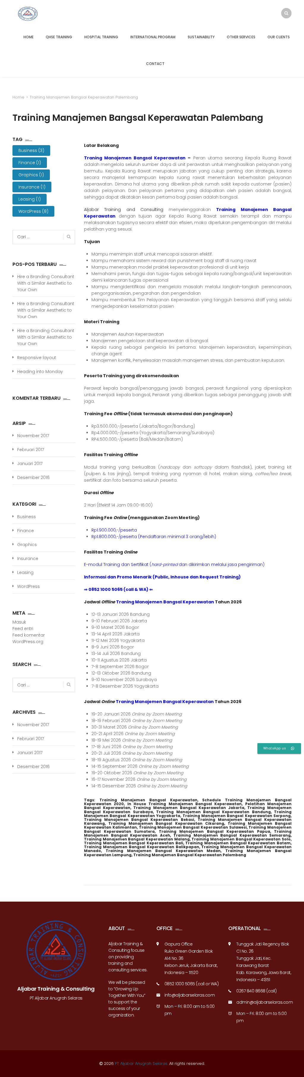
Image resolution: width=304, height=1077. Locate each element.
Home (18, 97)
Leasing (29, 199)
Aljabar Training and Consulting (123, 209)
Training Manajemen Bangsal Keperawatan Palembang (189, 854)
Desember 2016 (33, 477)
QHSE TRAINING (59, 36)
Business (31, 150)
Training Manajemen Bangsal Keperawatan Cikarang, (166, 823)
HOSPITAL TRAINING (101, 36)
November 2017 (33, 436)
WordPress (33, 211)
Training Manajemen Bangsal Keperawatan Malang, (137, 839)
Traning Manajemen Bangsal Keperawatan (165, 602)
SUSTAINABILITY (201, 36)
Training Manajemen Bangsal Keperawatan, (148, 799)
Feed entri (22, 629)
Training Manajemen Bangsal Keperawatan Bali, (134, 843)
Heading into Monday (40, 372)
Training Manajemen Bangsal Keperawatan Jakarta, (189, 807)
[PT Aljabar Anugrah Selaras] (38, 13)
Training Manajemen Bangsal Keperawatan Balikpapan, (142, 846)
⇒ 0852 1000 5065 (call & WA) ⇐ (118, 589)
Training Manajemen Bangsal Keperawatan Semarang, (232, 835)
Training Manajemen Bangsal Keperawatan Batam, (238, 843)
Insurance (31, 187)
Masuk (19, 622)
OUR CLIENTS (278, 36)
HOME (28, 36)
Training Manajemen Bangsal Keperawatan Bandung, (213, 811)
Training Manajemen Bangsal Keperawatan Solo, (241, 839)
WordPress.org (27, 642)
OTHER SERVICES (241, 36)
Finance (29, 163)
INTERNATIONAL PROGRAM (152, 36)
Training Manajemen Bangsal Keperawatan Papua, (215, 831)
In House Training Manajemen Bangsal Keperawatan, (185, 803)
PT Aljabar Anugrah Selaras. (141, 1063)
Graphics (31, 175)
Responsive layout (36, 358)
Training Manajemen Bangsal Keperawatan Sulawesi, (193, 827)
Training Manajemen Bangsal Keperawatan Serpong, (237, 815)
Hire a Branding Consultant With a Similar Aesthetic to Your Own (45, 283)
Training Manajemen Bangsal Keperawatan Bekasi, (139, 819)
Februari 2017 (30, 450)
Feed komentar (28, 635)
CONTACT (155, 63)
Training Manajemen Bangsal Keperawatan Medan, (163, 850)
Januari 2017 (29, 464)
